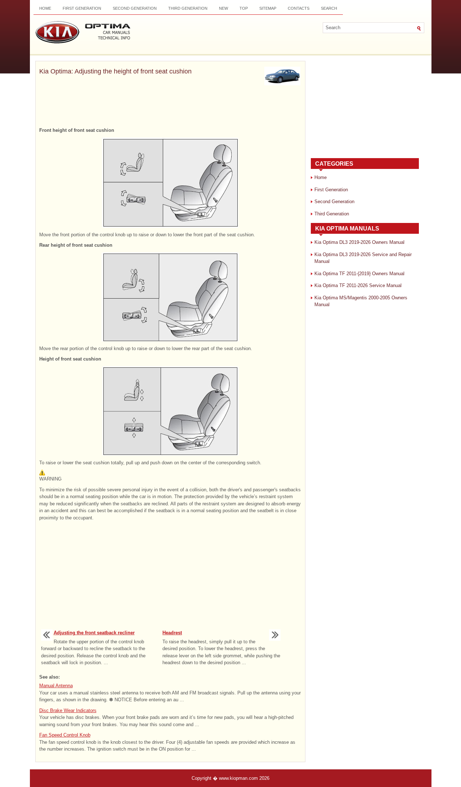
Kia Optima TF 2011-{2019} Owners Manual (359, 273)
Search (329, 8)
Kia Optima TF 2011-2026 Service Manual (358, 285)
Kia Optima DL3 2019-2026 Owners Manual (359, 242)
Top (244, 8)
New (223, 8)
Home (45, 8)
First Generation (82, 8)
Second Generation (135, 8)
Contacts (298, 8)
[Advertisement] (170, 107)
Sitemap (267, 8)
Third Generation (187, 8)
